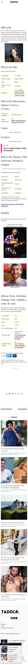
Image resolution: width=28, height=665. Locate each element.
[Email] (21, 394)
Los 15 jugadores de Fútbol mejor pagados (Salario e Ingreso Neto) (17, 642)
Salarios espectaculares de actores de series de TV (18, 121)
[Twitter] (12, 394)
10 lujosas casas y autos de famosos (12, 523)
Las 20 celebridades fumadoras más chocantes (20, 337)
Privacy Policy (10, 628)
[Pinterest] (15, 394)
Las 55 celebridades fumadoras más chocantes (13, 649)
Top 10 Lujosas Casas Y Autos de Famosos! (14, 149)
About (2, 626)
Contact (3, 628)
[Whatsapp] (18, 394)
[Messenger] (9, 394)
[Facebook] (6, 394)
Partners (3, 624)
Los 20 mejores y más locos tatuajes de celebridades (20, 345)
